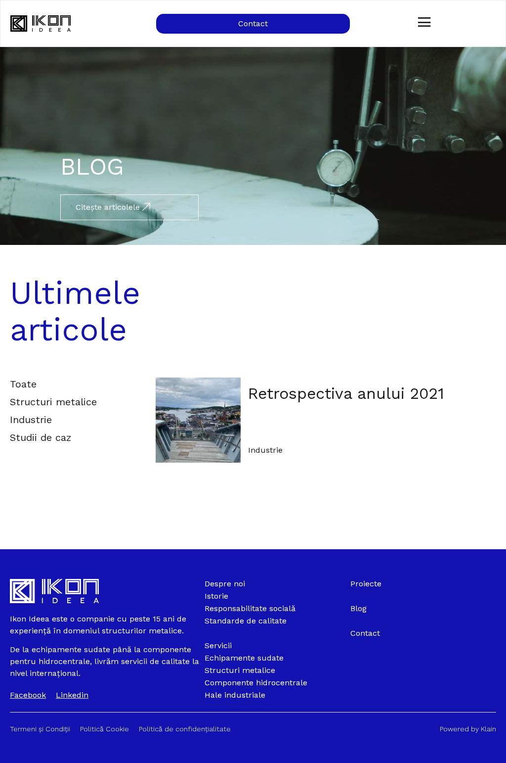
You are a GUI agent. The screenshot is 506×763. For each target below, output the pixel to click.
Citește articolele (109, 207)
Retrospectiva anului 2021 (346, 393)
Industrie (265, 450)
